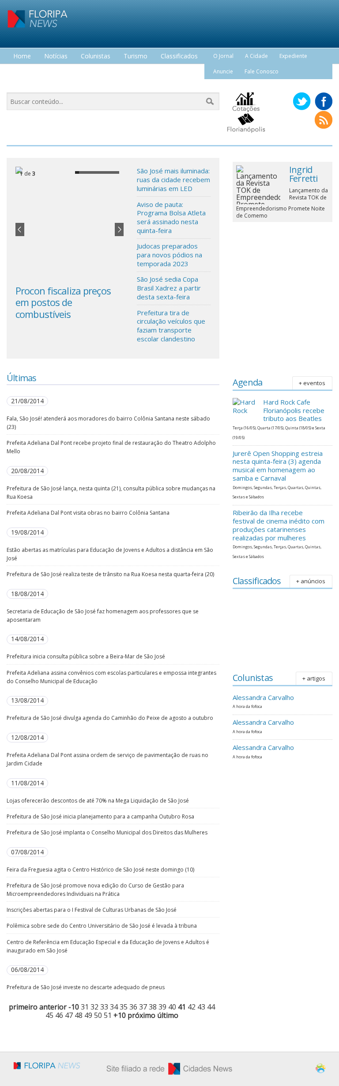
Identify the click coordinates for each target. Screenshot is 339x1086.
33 (104, 1007)
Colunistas (95, 56)
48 (79, 1015)
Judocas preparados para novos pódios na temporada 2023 (169, 254)
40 (172, 1007)
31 (85, 1007)
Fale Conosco (262, 71)
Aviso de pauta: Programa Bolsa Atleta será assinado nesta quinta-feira (171, 217)
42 (192, 1007)
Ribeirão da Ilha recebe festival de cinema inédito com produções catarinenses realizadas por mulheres (278, 525)
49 (88, 1015)
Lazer (21, 72)
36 (133, 1007)
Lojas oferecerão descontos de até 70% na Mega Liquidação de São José (98, 800)
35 (124, 1007)
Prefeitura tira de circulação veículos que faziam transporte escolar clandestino (171, 325)
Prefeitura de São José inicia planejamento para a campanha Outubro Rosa (100, 816)
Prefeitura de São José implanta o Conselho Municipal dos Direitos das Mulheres (107, 832)
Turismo (135, 56)
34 (114, 1007)
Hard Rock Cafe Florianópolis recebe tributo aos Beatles (293, 410)
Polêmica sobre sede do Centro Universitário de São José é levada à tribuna (102, 925)
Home (22, 56)
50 (98, 1015)
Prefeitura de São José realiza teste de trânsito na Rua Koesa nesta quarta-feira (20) (110, 574)
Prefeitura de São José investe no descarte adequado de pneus (86, 987)
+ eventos (312, 383)
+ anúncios (310, 581)
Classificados (179, 56)
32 (94, 1007)
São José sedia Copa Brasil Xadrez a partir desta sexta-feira (169, 288)
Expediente (293, 56)
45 (49, 1015)
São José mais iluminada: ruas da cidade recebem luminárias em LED (173, 179)
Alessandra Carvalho (263, 697)
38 (153, 1007)
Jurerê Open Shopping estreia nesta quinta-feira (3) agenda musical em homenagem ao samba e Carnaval (278, 465)
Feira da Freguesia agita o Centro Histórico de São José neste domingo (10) (100, 869)
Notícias (56, 56)
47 (69, 1015)
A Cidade (256, 56)
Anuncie (223, 71)
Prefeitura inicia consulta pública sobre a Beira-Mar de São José (86, 656)
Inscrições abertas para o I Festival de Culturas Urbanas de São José (92, 910)
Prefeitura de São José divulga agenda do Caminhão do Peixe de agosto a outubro (110, 718)
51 (108, 1015)
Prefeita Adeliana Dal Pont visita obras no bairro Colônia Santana (88, 512)
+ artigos (313, 678)
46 (59, 1015)
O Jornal (223, 56)
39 (162, 1007)
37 (143, 1007)
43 (201, 1007)
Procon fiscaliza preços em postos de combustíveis (63, 302)
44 (211, 1007)
